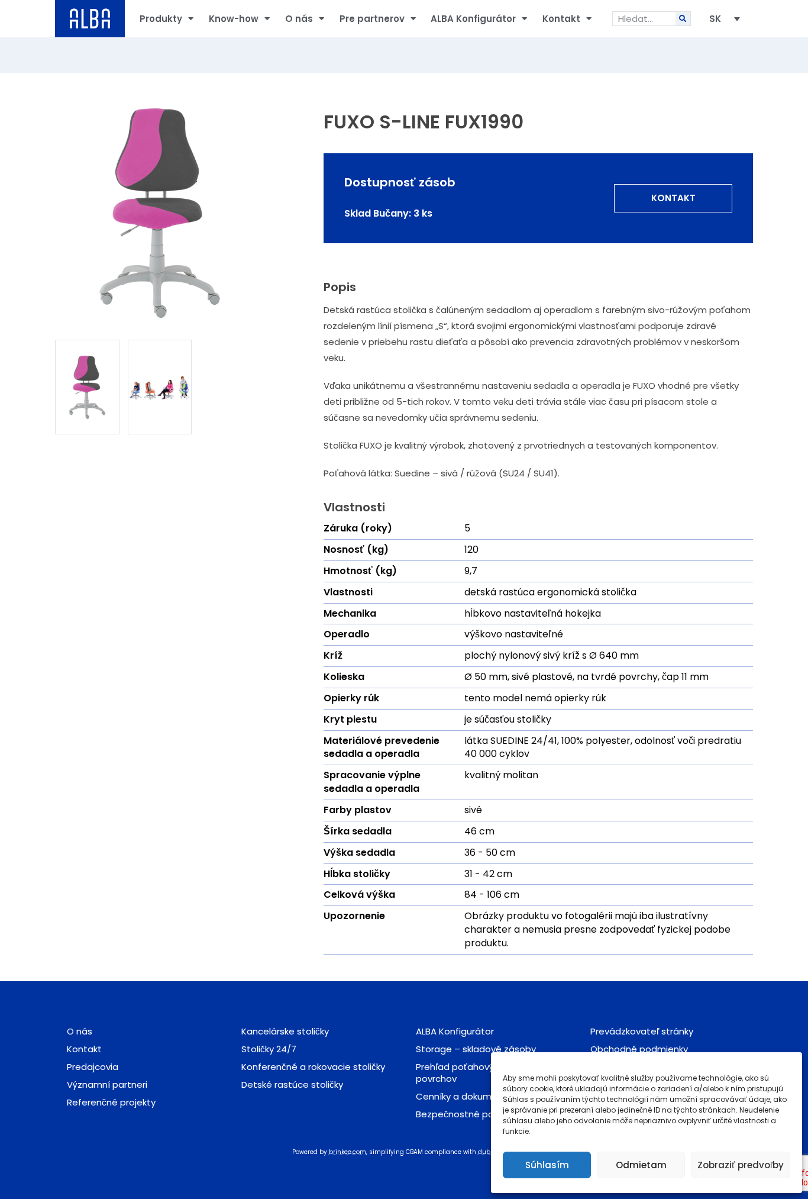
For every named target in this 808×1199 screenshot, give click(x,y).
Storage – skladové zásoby (476, 1049)
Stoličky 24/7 (268, 1049)
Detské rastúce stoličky (292, 1084)
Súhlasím (547, 1165)
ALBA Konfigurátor (473, 18)
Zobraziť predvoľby (740, 1165)
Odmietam (641, 1165)
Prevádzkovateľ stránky (641, 1031)
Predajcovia (92, 1067)
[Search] (683, 18)
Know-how (233, 18)
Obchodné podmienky (639, 1049)
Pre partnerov (372, 18)
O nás (299, 18)
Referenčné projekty (111, 1102)
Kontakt (561, 18)
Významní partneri (107, 1084)
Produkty (161, 18)
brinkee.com (347, 1152)
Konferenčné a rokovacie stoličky (313, 1067)
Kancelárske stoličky (285, 1031)
